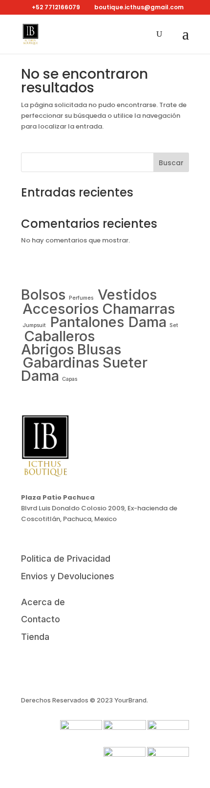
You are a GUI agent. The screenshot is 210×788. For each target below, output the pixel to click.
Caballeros (59, 336)
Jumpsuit (34, 325)
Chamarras (138, 308)
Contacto (40, 619)
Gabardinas (61, 362)
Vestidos (127, 294)
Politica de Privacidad (65, 558)
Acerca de (43, 602)
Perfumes (82, 298)
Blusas (99, 349)
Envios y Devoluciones (67, 576)
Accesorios (60, 308)
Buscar (171, 163)
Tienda (35, 637)
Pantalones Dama (108, 321)
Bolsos (43, 294)
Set (173, 325)
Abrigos (47, 349)
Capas (69, 379)
